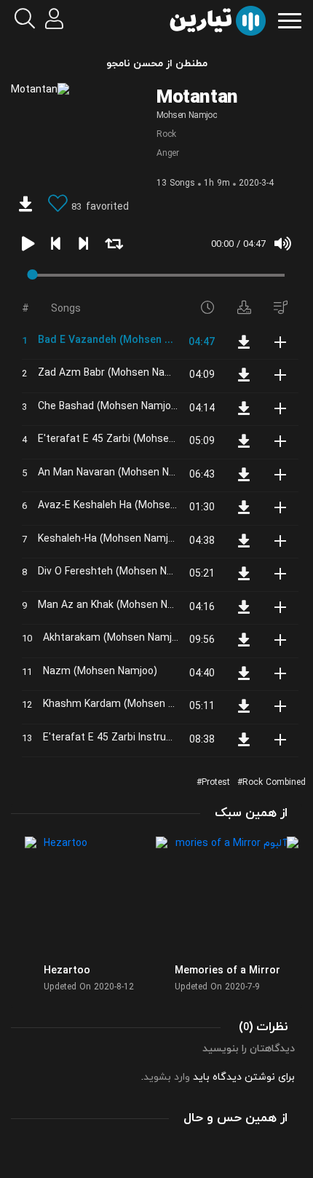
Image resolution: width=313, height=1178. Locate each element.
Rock (166, 135)
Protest (216, 782)
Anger (167, 153)
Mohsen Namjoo (186, 116)
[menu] (290, 19)
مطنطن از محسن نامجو (156, 64)
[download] (25, 206)
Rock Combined (274, 782)
